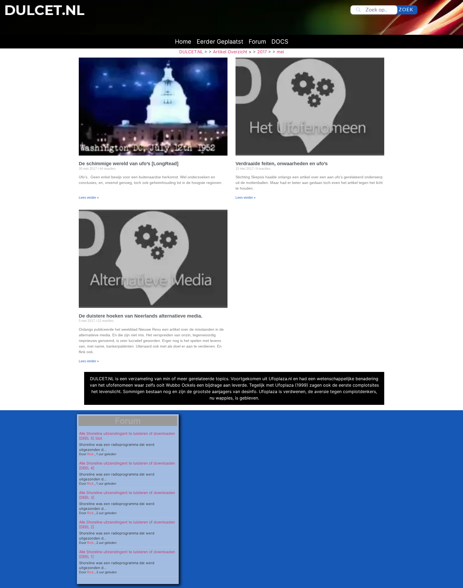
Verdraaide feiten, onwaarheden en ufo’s (282, 163)
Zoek (406, 9)
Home (183, 41)
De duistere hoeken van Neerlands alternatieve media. (140, 316)
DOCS (279, 41)
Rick (90, 454)
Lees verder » (89, 197)
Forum (257, 41)
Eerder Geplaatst (220, 41)
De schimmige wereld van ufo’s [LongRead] (128, 163)
